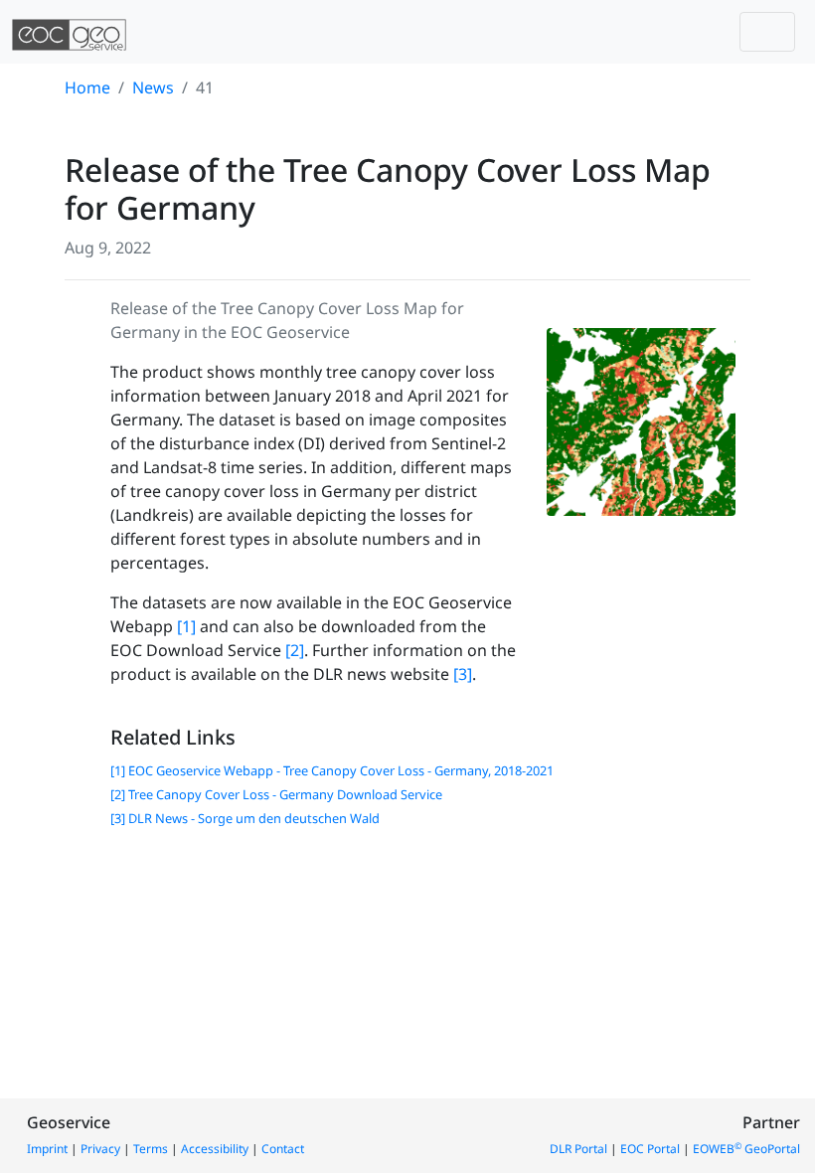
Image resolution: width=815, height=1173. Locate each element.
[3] (462, 674)
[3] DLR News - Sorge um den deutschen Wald (245, 818)
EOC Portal (650, 1148)
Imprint (47, 1148)
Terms (150, 1148)
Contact (282, 1148)
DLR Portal (578, 1148)
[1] (186, 626)
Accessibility (214, 1148)
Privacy (100, 1148)
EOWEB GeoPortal (746, 1148)
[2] (294, 650)
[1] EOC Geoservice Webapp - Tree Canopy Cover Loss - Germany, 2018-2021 (332, 770)
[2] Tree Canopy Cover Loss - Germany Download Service (276, 794)
